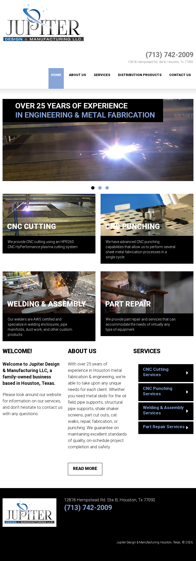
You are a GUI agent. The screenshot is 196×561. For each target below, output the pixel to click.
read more (85, 468)
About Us (77, 75)
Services (102, 75)
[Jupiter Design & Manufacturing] (43, 3)
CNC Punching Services (157, 391)
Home (56, 75)
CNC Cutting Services (155, 372)
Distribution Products (140, 75)
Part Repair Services (164, 426)
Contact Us (180, 75)
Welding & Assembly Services (163, 410)
